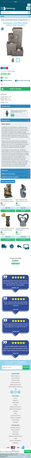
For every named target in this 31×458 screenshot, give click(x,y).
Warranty (15, 411)
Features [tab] (4, 170)
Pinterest (18, 392)
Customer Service (15, 415)
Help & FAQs (15, 402)
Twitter (15, 392)
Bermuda (15, 432)
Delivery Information (15, 407)
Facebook (11, 392)
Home (2, 20)
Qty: (2, 84)
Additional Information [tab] (10, 177)
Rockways (15, 443)
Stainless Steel (15, 380)
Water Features (15, 376)
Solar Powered (15, 378)
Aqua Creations (15, 429)
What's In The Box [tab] (8, 173)
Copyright (15, 422)
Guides (15, 404)
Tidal (15, 438)
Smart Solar (15, 434)
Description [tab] (5, 120)
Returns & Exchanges (15, 409)
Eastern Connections (15, 440)
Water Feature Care (15, 384)
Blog (15, 413)
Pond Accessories (15, 382)
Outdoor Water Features (11, 20)
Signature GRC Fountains (15, 436)
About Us (15, 400)
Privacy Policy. (4, 456)
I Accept (27, 451)
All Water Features (22, 20)
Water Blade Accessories (15, 387)
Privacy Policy (15, 420)
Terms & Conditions (15, 418)
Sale (15, 389)
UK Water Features (15, 427)
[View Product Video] (18, 60)
